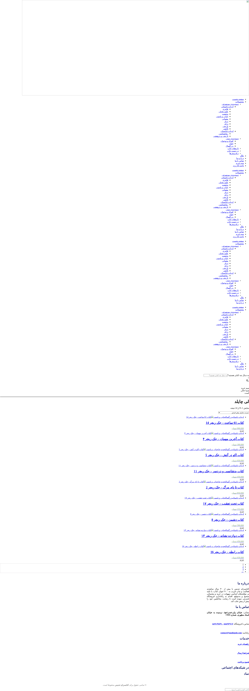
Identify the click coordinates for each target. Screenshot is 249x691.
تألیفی (225, 129)
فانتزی (225, 109)
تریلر (226, 121)
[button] (242, 431)
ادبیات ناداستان (227, 131)
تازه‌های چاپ (233, 148)
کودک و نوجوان (227, 141)
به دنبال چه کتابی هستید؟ (238, 375)
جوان (231, 143)
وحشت (225, 114)
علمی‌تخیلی (223, 111)
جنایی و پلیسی (222, 116)
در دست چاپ (233, 151)
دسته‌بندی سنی (232, 139)
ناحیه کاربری (238, 166)
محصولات (239, 102)
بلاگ (242, 156)
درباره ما (240, 158)
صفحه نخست (238, 99)
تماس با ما (239, 161)
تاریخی (225, 126)
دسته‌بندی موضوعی (230, 104)
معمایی (225, 119)
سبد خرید (240, 163)
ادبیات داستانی (227, 107)
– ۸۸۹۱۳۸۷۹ (217, 624)
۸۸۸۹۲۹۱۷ (228, 624)
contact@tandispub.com (231, 633)
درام (226, 124)
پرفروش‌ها (234, 153)
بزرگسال (229, 146)
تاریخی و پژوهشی (220, 136)
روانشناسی (223, 134)
